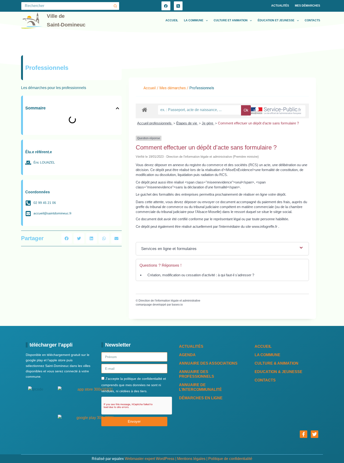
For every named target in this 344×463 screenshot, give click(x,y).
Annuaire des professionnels (196, 374)
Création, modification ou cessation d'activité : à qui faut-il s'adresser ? (200, 275)
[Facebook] (165, 5)
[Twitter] (314, 434)
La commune (193, 20)
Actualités (280, 5)
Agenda (187, 355)
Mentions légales (191, 459)
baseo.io (177, 304)
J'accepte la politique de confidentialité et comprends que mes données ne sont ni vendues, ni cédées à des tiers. (133, 385)
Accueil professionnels (154, 123)
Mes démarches (307, 5)
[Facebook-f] (303, 434)
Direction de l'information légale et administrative (169, 300)
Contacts (312, 20)
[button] (117, 108)
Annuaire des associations (208, 363)
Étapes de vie (187, 123)
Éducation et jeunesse (276, 20)
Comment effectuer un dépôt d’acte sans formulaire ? (258, 123)
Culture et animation (231, 20)
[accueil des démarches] (144, 109)
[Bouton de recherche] (115, 6)
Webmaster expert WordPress (149, 459)
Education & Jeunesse (278, 372)
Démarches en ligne (201, 398)
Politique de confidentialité (230, 459)
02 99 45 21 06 (44, 203)
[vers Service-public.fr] (276, 111)
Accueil (171, 20)
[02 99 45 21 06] (28, 203)
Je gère (208, 123)
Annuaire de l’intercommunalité (200, 387)
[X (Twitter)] (178, 5)
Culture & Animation (276, 363)
